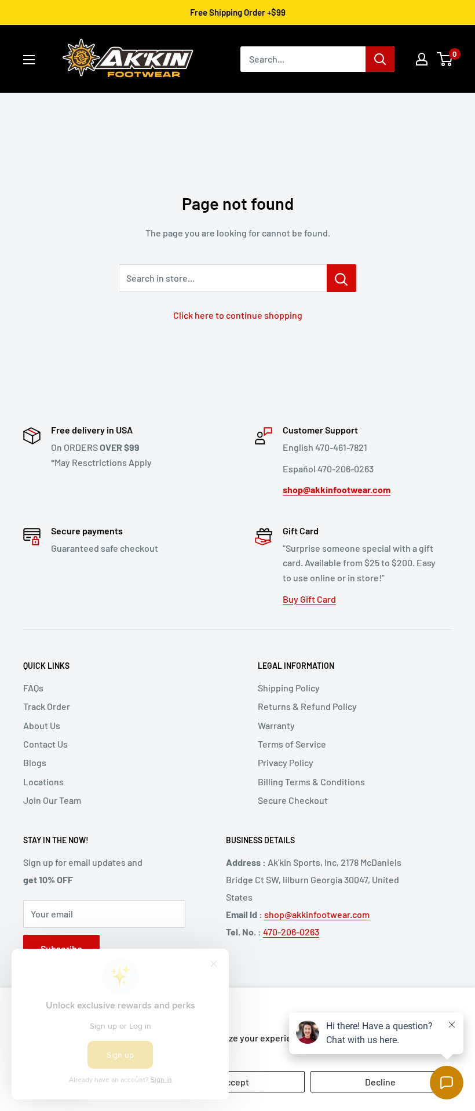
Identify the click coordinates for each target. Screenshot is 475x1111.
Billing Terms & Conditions (311, 781)
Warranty (276, 725)
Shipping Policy (289, 687)
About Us (41, 725)
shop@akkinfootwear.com (317, 914)
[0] (445, 59)
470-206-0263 (291, 931)
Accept (234, 1081)
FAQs (33, 687)
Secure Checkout (293, 800)
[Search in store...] (341, 278)
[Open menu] (29, 59)
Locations (43, 781)
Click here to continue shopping (237, 314)
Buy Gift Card (309, 598)
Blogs (34, 762)
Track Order (46, 706)
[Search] (380, 59)
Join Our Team (52, 800)
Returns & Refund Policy (307, 706)
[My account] (421, 59)
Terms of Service (292, 743)
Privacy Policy (285, 762)
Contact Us (45, 743)
